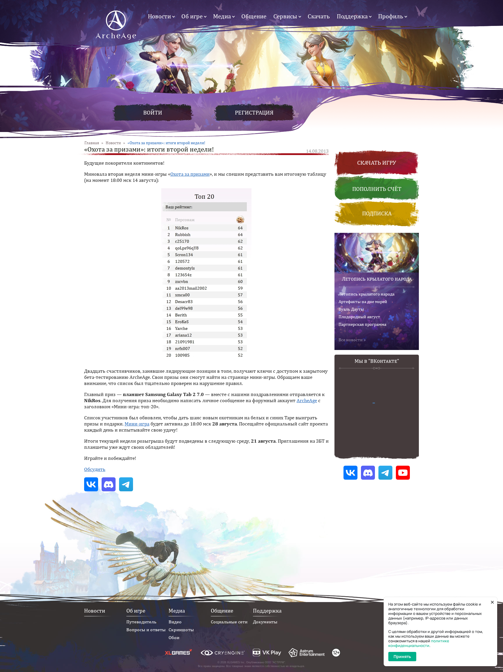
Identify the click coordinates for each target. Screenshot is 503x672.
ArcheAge (307, 400)
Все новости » (352, 339)
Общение (253, 16)
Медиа (222, 16)
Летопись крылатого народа (377, 279)
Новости (159, 16)
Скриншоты (181, 629)
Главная (91, 142)
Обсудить (94, 469)
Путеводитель (141, 621)
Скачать (319, 16)
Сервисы (285, 16)
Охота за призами (190, 174)
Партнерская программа (362, 324)
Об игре (192, 16)
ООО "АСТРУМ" (275, 662)
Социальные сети (229, 621)
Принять (402, 656)
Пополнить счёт (376, 188)
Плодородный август (359, 316)
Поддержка (352, 16)
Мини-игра (137, 424)
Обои (174, 637)
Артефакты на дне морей (363, 301)
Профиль (390, 16)
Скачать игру (376, 162)
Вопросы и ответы (146, 629)
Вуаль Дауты (351, 309)
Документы (265, 621)
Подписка (377, 213)
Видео (175, 621)
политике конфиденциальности (418, 643)
